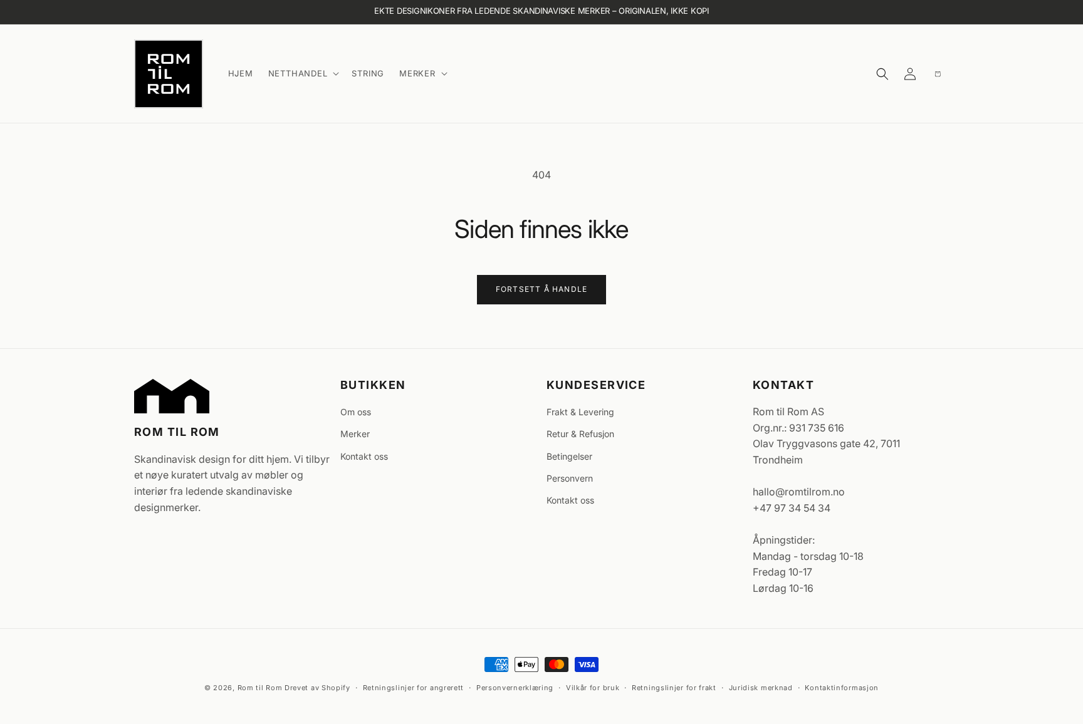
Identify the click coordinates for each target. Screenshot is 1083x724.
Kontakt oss (364, 456)
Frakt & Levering (580, 411)
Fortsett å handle (541, 289)
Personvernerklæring (514, 687)
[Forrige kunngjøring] (143, 12)
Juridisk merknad (761, 687)
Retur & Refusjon (580, 434)
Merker (355, 434)
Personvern (570, 478)
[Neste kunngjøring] (939, 12)
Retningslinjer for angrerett (413, 687)
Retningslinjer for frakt (674, 687)
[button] (303, 73)
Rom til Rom (260, 687)
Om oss (355, 411)
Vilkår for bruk (593, 687)
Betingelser (569, 456)
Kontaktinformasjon (842, 687)
